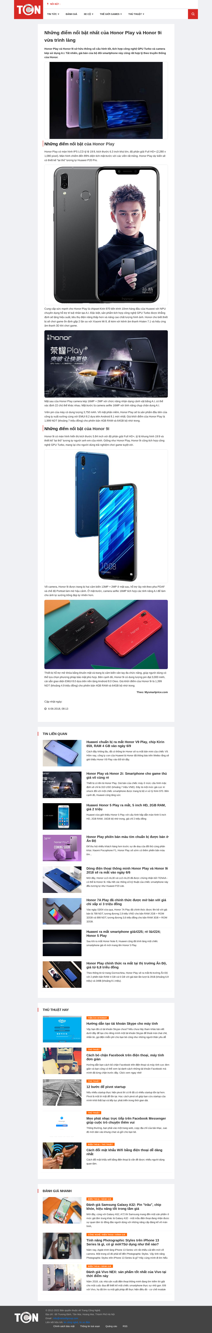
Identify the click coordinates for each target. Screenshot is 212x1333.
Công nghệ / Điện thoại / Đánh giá (106, 1235)
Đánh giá (71, 14)
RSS (125, 1326)
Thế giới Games (109, 14)
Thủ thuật (135, 14)
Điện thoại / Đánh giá (99, 1199)
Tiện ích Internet (97, 1018)
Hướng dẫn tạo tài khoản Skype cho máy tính (122, 1023)
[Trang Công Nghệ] (26, 1317)
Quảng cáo (111, 1326)
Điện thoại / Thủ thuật (100, 1144)
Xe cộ (87, 14)
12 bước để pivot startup (106, 1087)
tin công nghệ (71, 1322)
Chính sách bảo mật (64, 1326)
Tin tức (52, 14)
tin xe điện (84, 1322)
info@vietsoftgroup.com (65, 1318)
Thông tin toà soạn (90, 1326)
